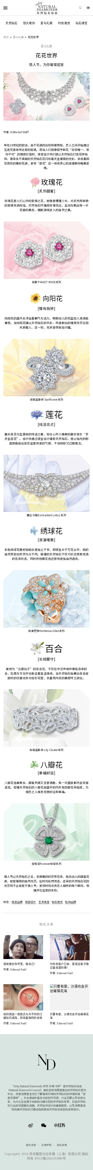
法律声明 (46, 1145)
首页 (6, 37)
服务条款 (31, 1145)
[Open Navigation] (11, 8)
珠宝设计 (30, 902)
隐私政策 (62, 1145)
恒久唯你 (29, 23)
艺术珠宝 (43, 902)
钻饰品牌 (70, 902)
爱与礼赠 (46, 23)
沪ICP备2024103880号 (50, 1158)
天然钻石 (11, 23)
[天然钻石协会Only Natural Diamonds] (46, 8)
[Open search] (74, 8)
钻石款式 (57, 902)
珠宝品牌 (17, 902)
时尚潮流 (64, 23)
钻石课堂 (82, 23)
